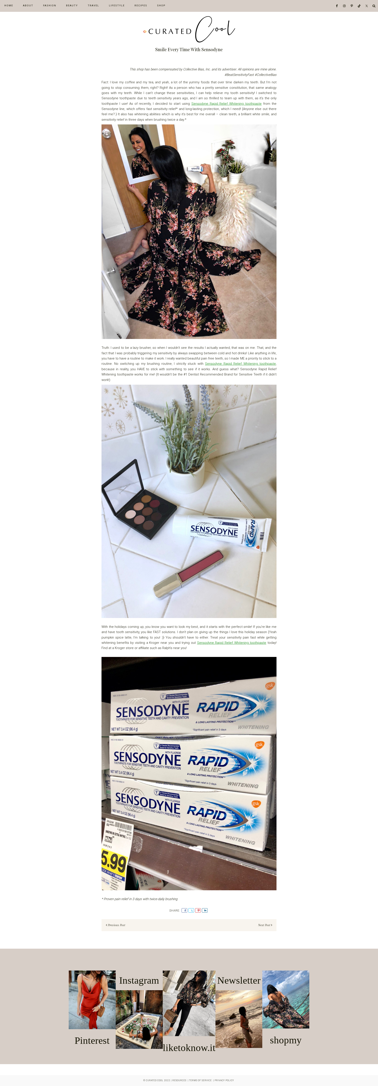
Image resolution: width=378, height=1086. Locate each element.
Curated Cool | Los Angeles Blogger (189, 29)
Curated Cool (154, 1080)
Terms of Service (200, 1080)
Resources (179, 1080)
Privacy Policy (224, 1080)
